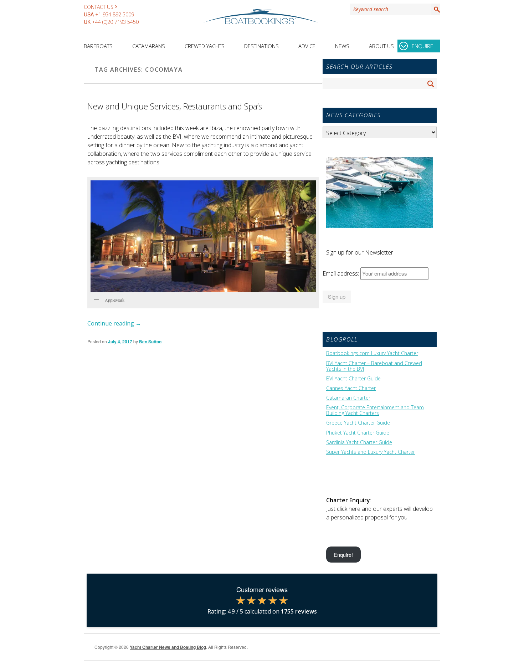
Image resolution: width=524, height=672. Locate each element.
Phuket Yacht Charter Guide (357, 433)
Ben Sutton (150, 341)
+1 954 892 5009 (114, 14)
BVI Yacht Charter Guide (353, 378)
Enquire (422, 46)
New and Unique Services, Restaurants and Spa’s (174, 106)
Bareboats (98, 46)
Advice (306, 46)
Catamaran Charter (348, 398)
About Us (381, 46)
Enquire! (343, 554)
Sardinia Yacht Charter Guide (359, 442)
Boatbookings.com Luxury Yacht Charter (372, 353)
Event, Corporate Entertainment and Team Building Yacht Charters (375, 410)
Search (435, 9)
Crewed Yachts (205, 46)
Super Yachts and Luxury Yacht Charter (370, 452)
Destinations (261, 46)
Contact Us (98, 7)
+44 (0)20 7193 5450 (115, 22)
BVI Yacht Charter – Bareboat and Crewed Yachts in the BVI (374, 366)
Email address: (341, 273)
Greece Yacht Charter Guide (358, 423)
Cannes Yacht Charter (351, 388)
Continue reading (114, 323)
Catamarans (148, 46)
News (342, 46)
